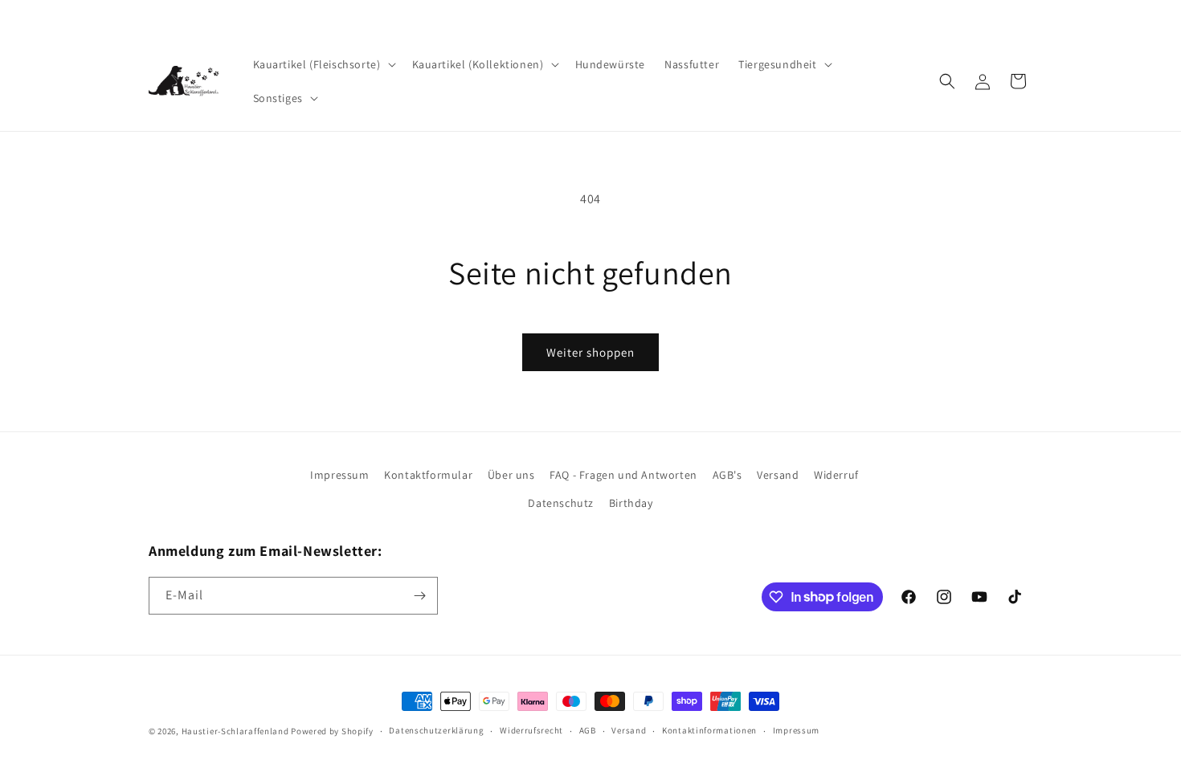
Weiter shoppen (590, 352)
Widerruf (836, 475)
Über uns (511, 475)
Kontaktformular (428, 475)
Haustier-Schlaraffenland (235, 731)
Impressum (339, 475)
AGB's (727, 475)
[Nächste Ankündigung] (1026, 15)
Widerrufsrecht (531, 730)
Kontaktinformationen (709, 730)
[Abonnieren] (419, 596)
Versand (778, 475)
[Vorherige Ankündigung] (154, 15)
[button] (323, 64)
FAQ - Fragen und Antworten (623, 475)
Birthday (631, 503)
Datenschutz (561, 503)
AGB (587, 730)
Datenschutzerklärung (436, 730)
